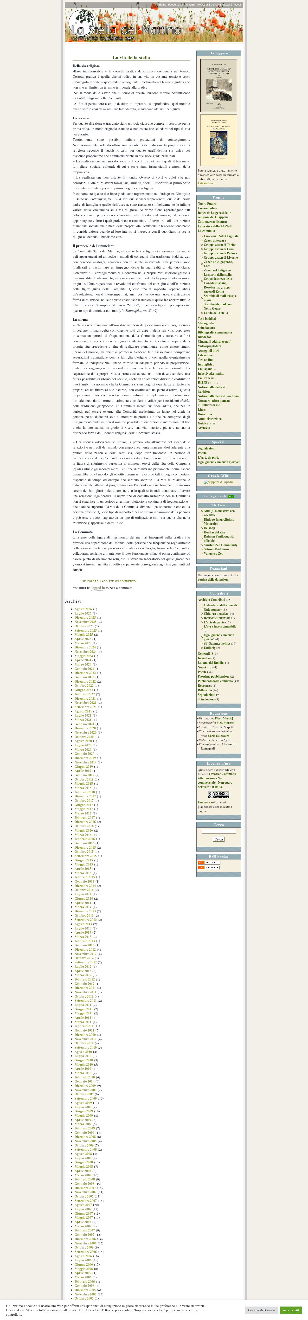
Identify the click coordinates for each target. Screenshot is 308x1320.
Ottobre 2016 (84, 826)
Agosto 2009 (83, 1102)
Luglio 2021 (83, 715)
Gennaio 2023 (84, 677)
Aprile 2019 (83, 770)
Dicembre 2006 (85, 1239)
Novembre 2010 (85, 1039)
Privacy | (227, 4)
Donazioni (205, 414)
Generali (204, 653)
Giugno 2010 (84, 1060)
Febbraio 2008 (85, 1179)
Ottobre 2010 (84, 1043)
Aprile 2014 (83, 902)
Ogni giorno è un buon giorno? (219, 462)
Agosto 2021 (83, 711)
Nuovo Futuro (207, 203)
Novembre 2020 (85, 732)
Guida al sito (206, 423)
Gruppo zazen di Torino (220, 244)
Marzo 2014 (83, 906)
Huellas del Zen (214, 532)
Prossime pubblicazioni (214, 676)
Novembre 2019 (85, 762)
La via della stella (131, 57)
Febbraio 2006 (85, 1281)
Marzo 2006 (83, 1277)
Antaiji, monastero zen (219, 510)
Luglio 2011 (83, 1004)
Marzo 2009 (83, 1123)
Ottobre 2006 (84, 1247)
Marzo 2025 (83, 643)
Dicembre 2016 (85, 821)
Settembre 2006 (86, 1251)
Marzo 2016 (83, 834)
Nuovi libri (205, 667)
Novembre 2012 (85, 953)
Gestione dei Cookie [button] (261, 1310)
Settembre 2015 (86, 855)
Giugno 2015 (84, 860)
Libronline (205, 355)
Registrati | (203, 4)
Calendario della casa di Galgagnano (220, 607)
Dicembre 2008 (85, 1136)
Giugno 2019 (84, 766)
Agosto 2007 (83, 1204)
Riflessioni (205, 690)
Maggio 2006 (84, 1268)
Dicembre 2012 (85, 949)
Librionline (205, 183)
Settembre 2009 (86, 1098)
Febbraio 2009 (85, 1128)
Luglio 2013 (83, 928)
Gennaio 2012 (84, 983)
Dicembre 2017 (85, 796)
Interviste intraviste (217, 617)
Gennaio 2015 (84, 881)
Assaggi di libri (208, 350)
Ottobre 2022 (84, 685)
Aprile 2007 (83, 1221)
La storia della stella (218, 274)
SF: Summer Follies (217, 643)
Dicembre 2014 (85, 885)
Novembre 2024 (85, 651)
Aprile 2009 (83, 1119)
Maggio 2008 (84, 1166)
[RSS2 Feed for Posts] (209, 863)
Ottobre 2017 (84, 800)
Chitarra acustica (216, 613)
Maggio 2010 (84, 1064)
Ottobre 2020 (84, 736)
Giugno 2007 (84, 1213)
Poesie (202, 671)
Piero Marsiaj (224, 718)
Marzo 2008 (83, 1175)
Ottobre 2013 (84, 915)
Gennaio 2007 (84, 1234)
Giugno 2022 (84, 689)
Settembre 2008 (86, 1149)
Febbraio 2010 (85, 1077)
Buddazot (204, 336)
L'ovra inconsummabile (220, 626)
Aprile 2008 (83, 1170)
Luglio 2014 (83, 894)
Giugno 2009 (84, 1111)
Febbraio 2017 (85, 817)
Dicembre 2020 (85, 728)
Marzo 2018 (83, 787)
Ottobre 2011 (84, 996)
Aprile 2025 (83, 638)
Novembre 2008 (85, 1141)
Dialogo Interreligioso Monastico (219, 521)
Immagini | (191, 4)
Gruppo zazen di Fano (219, 249)
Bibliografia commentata (215, 332)
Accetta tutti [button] (291, 1310)
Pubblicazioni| (176, 4)
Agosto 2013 (83, 924)
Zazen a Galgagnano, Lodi (218, 264)
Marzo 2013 (83, 936)
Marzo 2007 (83, 1226)
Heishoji (209, 527)
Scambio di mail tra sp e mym (220, 297)
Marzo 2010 (83, 1072)
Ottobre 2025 (84, 626)
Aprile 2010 (83, 1068)
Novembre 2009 (85, 1090)
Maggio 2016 (84, 830)
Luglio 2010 (83, 1055)
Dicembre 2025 (85, 617)
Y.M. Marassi (225, 722)
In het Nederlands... (211, 373)
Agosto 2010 (83, 1051)
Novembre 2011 (85, 992)
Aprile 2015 (83, 868)
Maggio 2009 (84, 1115)
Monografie (206, 323)
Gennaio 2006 (84, 1285)
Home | (163, 4)
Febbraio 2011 (85, 1026)
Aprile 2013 (83, 932)
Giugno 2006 (84, 1264)
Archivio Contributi (211, 599)
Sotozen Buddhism (216, 549)
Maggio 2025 (84, 634)
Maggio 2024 (84, 656)
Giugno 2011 (84, 1009)
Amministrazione (210, 418)
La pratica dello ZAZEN (215, 226)
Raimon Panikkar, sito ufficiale (219, 538)
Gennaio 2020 (84, 753)
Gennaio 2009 (84, 1132)
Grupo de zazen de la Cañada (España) (218, 280)
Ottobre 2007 (84, 1196)
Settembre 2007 (86, 1200)
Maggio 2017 (84, 809)
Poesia (202, 452)
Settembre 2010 (86, 1047)
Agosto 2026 (83, 609)
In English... (206, 364)
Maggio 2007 (84, 1217)
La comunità (206, 230)
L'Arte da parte (208, 457)
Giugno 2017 (84, 804)
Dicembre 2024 (85, 647)
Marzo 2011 (83, 1021)
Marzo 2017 (83, 813)
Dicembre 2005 (85, 1290)
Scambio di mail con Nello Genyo (217, 306)
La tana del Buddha (211, 662)
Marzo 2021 (83, 719)
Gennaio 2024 (84, 668)
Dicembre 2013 (85, 911)
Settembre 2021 (86, 707)
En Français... (207, 378)
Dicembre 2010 (85, 1034)
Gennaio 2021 (84, 724)
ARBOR (210, 515)
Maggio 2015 (84, 864)
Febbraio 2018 (85, 792)
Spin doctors (206, 327)
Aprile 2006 (83, 1272)
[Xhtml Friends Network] (231, 496)
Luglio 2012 (83, 966)
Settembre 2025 (86, 630)
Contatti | (216, 4)
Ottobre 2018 (84, 779)
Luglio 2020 (83, 745)
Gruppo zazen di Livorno (221, 257)
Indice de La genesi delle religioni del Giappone (214, 214)
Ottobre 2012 (84, 957)
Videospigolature (209, 346)
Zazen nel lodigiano (217, 270)
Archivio (204, 427)
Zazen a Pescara (215, 240)
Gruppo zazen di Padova (220, 253)
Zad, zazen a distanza (212, 221)
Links (201, 409)
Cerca (218, 824)
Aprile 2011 (83, 1017)
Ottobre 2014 (84, 889)
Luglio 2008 (83, 1158)
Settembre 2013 (86, 919)
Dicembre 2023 (85, 672)
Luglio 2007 (83, 1209)
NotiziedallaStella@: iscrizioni (212, 389)
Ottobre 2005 (84, 1298)
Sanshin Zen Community (220, 545)
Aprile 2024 (83, 660)
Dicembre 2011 (85, 987)
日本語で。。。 (209, 382)
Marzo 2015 (83, 873)
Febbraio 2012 (85, 979)
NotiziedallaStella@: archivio (218, 396)
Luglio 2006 (83, 1260)
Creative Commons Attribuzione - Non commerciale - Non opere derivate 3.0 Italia (217, 780)
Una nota (204, 802)
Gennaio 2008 (84, 1183)
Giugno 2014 (84, 898)
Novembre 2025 (85, 621)
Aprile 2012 (83, 970)
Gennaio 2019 (84, 775)
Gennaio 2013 (84, 945)
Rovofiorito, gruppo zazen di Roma (217, 289)
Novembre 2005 (85, 1294)
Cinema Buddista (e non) (214, 341)
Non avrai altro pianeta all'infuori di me (214, 402)
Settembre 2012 (86, 962)
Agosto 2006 (83, 1256)
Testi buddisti (207, 318)
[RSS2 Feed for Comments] (209, 868)
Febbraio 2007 (85, 1230)
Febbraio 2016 (85, 838)
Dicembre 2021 (85, 698)
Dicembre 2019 (85, 758)
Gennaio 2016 (84, 843)
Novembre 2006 (85, 1243)
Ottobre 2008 (84, 1145)
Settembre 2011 (86, 1000)
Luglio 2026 (83, 613)
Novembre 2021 (85, 702)
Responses (205, 685)
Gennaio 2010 (84, 1081)
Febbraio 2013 (85, 941)
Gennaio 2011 (84, 1030)
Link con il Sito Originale (221, 236)
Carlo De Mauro (218, 735)
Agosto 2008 (83, 1153)
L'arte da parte (214, 622)
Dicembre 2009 (85, 1085)
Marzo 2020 (83, 749)
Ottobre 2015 (84, 851)
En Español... (207, 368)
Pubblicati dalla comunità (215, 681)
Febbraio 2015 (85, 877)
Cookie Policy (207, 208)
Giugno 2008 (84, 1162)
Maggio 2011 (84, 1013)
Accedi (237, 4)
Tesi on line (205, 359)
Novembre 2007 (85, 1192)
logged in (98, 587)
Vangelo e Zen (213, 553)
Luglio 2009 (83, 1107)
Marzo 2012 (83, 975)
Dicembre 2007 (85, 1187)
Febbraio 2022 (85, 694)
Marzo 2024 (83, 664)
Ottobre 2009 (84, 1094)
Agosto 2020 (83, 740)
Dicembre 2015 (85, 847)
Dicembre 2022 (85, 681)
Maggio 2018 (84, 783)
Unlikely (210, 647)
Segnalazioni (206, 448)
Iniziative (204, 658)
